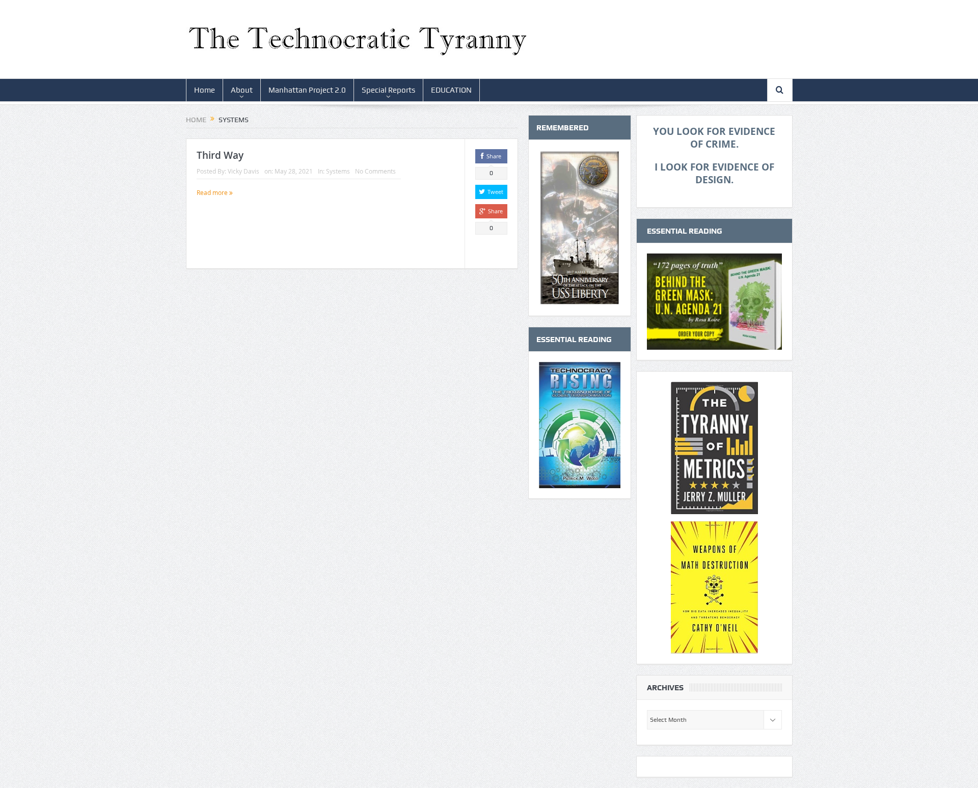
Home (204, 90)
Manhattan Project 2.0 (307, 90)
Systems (338, 171)
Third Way (220, 155)
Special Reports (388, 90)
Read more (213, 192)
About (242, 90)
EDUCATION (451, 90)
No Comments (375, 171)
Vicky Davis (243, 171)
